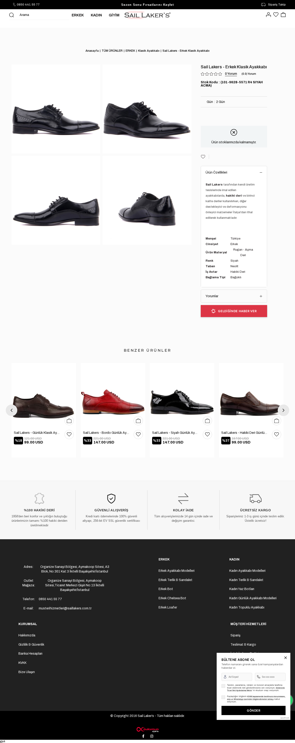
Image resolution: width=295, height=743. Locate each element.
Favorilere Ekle (69, 434)
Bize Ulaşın (26, 672)
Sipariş (235, 635)
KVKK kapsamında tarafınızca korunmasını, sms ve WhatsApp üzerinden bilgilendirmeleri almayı (256, 697)
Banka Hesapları (30, 653)
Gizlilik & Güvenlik (31, 644)
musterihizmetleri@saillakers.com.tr (65, 608)
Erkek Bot (166, 589)
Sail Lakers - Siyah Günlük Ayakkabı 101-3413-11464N (175, 432)
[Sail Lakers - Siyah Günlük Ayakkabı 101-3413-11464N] (182, 395)
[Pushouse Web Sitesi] (284, 718)
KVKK (22, 663)
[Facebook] (143, 736)
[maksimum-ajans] (147, 729)
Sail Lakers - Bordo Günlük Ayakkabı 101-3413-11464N (106, 432)
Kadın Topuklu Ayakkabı (246, 607)
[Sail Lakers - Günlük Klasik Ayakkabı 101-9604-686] (44, 395)
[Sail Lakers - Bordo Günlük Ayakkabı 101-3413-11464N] (113, 395)
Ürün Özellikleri (216, 172)
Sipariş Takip (277, 4)
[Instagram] (152, 736)
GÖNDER (253, 710)
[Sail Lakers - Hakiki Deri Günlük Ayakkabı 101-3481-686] (251, 395)
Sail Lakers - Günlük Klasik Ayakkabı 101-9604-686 (37, 432)
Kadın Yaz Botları (241, 589)
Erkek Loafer (168, 607)
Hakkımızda (26, 635)
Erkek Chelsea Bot (172, 598)
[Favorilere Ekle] (205, 156)
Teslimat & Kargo (243, 644)
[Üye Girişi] (268, 15)
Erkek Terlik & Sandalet (175, 580)
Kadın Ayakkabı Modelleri (247, 570)
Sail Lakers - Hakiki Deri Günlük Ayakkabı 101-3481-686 (244, 432)
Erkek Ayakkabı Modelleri (177, 570)
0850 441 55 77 (28, 4)
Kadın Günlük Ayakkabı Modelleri (253, 598)
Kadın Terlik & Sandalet (246, 580)
